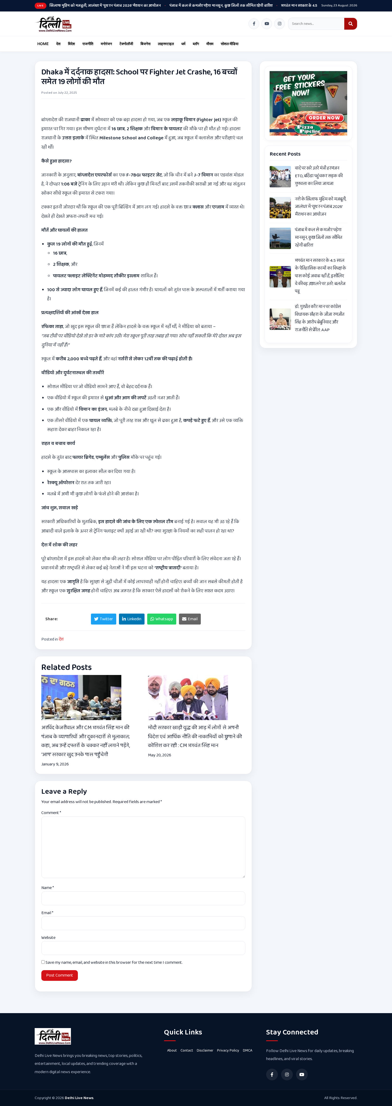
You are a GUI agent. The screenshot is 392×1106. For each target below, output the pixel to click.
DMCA (247, 1050)
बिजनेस (145, 43)
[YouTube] (266, 23)
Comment (51, 812)
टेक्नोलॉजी (126, 43)
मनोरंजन (106, 43)
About (172, 1050)
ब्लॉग (196, 43)
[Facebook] (254, 23)
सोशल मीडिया (229, 43)
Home (43, 43)
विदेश (71, 43)
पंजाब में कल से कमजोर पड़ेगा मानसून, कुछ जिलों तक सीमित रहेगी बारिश (201, 6)
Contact (187, 1050)
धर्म (183, 43)
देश (58, 43)
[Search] (350, 24)
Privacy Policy (228, 1050)
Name (47, 887)
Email (47, 913)
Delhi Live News (79, 1098)
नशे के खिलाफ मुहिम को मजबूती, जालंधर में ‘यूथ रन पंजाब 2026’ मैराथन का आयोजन (81, 6)
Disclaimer (205, 1050)
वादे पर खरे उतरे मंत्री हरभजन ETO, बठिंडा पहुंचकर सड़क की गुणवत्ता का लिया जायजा (319, 176)
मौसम (209, 43)
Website (48, 937)
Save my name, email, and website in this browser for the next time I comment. (114, 962)
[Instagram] (279, 23)
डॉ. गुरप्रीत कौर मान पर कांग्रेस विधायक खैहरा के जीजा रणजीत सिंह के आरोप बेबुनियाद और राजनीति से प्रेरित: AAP (319, 318)
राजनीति (87, 43)
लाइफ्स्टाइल (166, 43)
